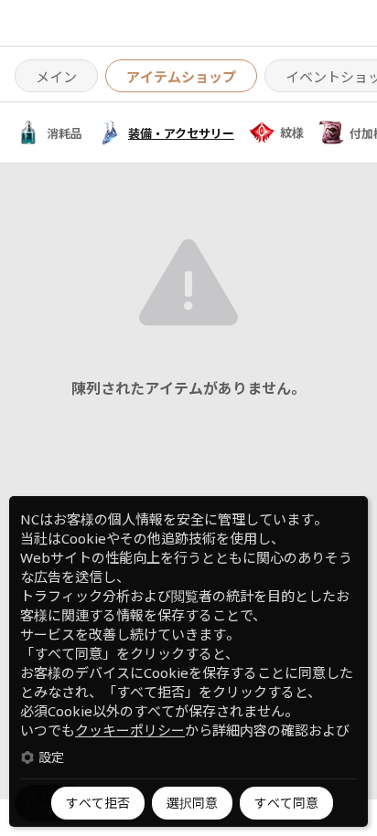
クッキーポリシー (130, 730)
